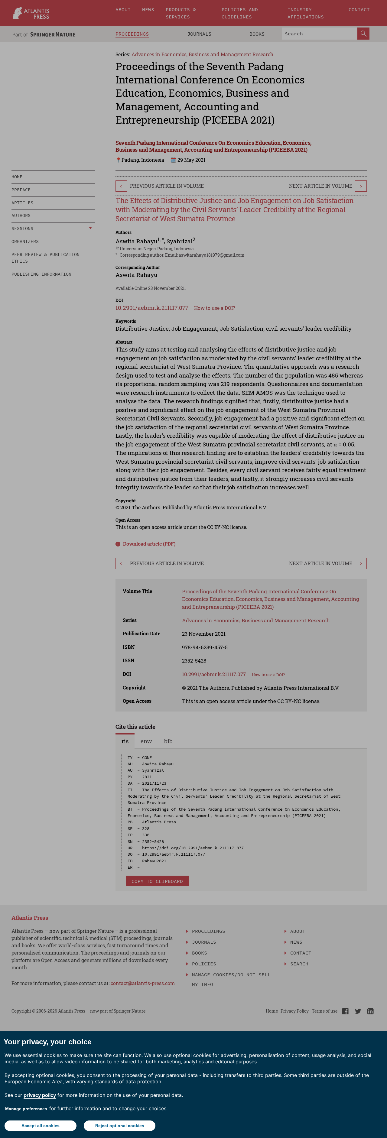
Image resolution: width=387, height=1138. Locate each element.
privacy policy (40, 1095)
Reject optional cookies (119, 1125)
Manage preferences (26, 1108)
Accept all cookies (40, 1125)
